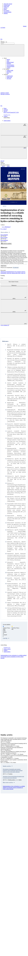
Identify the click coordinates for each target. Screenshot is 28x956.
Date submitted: (4, 234)
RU (2, 39)
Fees (8, 73)
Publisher (9, 63)
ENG (8, 166)
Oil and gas (15, 267)
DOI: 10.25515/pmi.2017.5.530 (11, 112)
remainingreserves (10, 271)
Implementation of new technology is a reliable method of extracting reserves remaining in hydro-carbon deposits (13, 657)
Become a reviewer (5, 94)
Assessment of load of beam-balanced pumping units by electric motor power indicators (13, 777)
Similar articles (7, 649)
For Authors (6, 10)
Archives (6, 109)
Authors (5, 116)
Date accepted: (4, 237)
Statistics (6, 13)
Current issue (7, 5)
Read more (3, 265)
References (14, 285)
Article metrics (7, 120)
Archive (5, 8)
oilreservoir (3, 271)
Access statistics (10, 65)
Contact (8, 67)
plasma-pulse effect (16, 273)
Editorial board (10, 62)
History (8, 59)
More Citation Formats (13, 281)
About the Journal (8, 3)
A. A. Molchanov (6, 226)
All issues (9, 78)
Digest (5, 9)
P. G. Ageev (4, 229)
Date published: (4, 240)
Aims (8, 61)
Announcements (7, 12)
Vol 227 (5, 111)
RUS (3, 166)
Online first (6, 6)
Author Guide (10, 70)
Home (5, 108)
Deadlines (9, 71)
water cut (23, 273)
